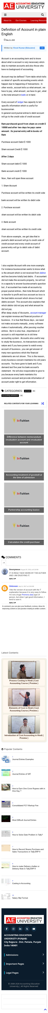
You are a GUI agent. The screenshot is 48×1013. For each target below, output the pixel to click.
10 (13, 895)
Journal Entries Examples (23, 759)
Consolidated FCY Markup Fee (25, 805)
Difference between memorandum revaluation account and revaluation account (24, 440)
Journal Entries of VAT (21, 774)
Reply (11, 579)
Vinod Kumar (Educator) (24, 48)
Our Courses (21, 20)
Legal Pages (12, 972)
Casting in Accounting (21, 883)
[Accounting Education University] (24, 9)
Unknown (13, 586)
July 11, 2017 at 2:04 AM (26, 586)
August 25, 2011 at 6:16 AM (29, 569)
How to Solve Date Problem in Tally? (27, 835)
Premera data (27, 595)
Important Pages (15, 963)
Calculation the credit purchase (24, 542)
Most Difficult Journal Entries (24, 820)
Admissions (12, 954)
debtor (43, 273)
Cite (42, 48)
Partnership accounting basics (23, 510)
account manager (38, 313)
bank (23, 95)
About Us (7, 20)
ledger (20, 102)
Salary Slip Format (20, 898)
